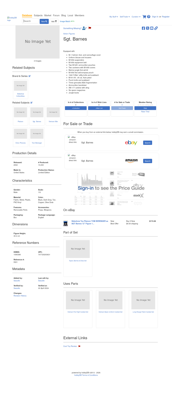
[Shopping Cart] (144, 16)
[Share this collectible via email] (151, 27)
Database (27, 15)
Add (53, 21)
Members (79, 15)
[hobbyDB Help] (148, 16)
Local (70, 15)
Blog (63, 15)
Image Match (67, 21)
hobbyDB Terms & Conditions (86, 375)
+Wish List (98, 108)
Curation (135, 16)
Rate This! (145, 111)
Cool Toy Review (70, 346)
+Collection (76, 108)
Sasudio (17, 280)
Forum (56, 15)
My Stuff (113, 16)
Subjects (38, 15)
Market (47, 15)
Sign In (155, 16)
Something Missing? (72, 28)
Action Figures (69, 33)
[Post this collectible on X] (147, 27)
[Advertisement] (86, 6)
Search (147, 142)
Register (165, 16)
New (43, 21)
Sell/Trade (124, 16)
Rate (145, 108)
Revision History (20, 295)
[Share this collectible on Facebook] (143, 27)
